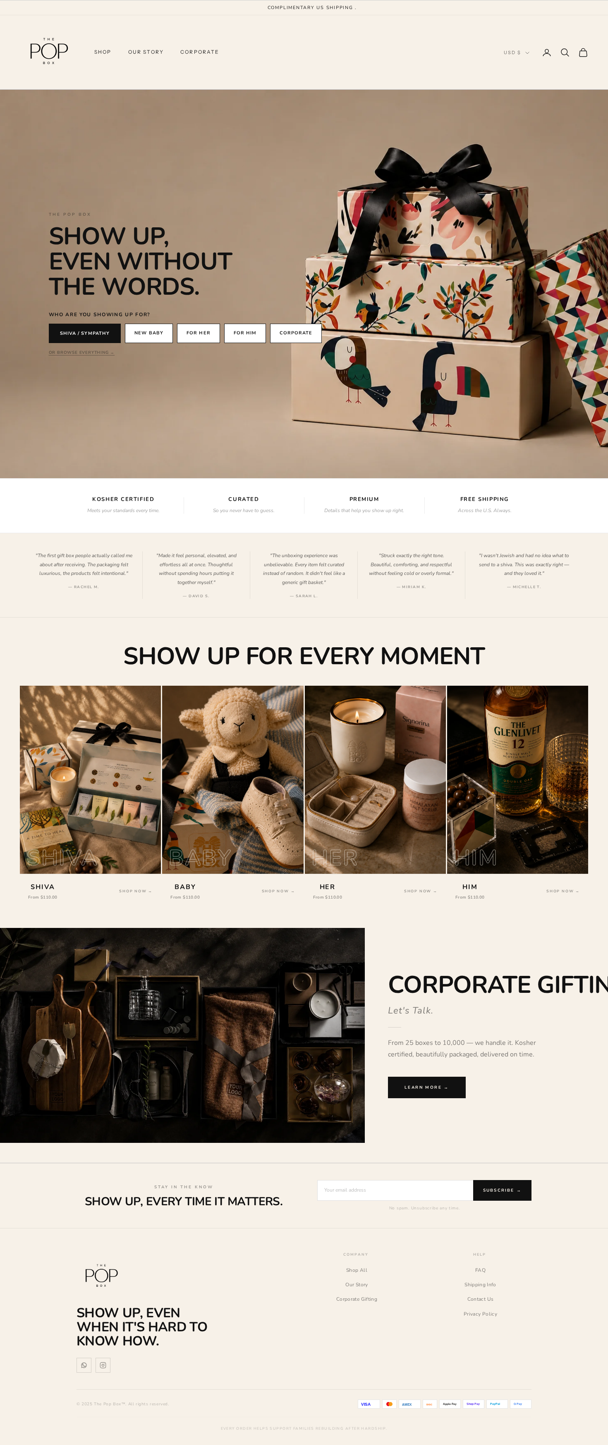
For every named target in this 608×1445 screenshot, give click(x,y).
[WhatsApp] (84, 1365)
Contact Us (480, 1299)
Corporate (199, 52)
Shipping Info (480, 1284)
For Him (245, 333)
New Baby (148, 333)
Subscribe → (502, 1190)
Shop (103, 52)
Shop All (356, 1270)
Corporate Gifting (356, 1299)
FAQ (480, 1270)
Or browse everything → (82, 352)
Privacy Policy (480, 1314)
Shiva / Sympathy (85, 333)
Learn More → (427, 1087)
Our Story (146, 52)
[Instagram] (103, 1365)
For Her (199, 333)
